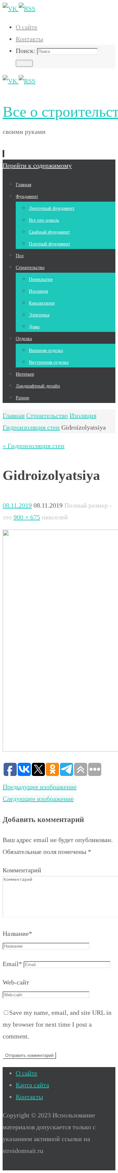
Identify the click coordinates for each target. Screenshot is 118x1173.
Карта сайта (32, 1084)
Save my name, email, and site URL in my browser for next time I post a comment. (57, 1024)
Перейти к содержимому (37, 165)
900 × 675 (26, 517)
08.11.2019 (17, 505)
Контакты (29, 38)
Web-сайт (16, 982)
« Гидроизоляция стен (34, 445)
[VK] (11, 8)
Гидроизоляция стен (31, 427)
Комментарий (22, 870)
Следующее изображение (38, 798)
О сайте (26, 27)
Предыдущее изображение (40, 786)
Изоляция (82, 415)
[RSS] (27, 8)
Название (17, 933)
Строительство (47, 415)
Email (12, 963)
